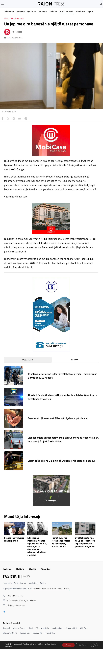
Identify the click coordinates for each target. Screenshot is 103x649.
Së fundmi (9, 11)
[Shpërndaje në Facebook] (2, 118)
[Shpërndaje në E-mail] (19, 118)
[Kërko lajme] (100, 4)
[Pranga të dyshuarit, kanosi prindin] (14, 528)
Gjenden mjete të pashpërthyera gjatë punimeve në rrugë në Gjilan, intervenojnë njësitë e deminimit (63, 439)
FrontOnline (50, 632)
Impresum (7, 583)
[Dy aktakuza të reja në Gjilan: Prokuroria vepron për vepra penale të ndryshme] (85, 528)
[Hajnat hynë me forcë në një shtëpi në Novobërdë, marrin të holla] (62, 528)
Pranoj (68, 645)
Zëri (31, 628)
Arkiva (43, 583)
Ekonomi (43, 11)
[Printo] (25, 118)
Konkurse (7, 568)
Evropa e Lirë (71, 628)
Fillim (6, 18)
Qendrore (31, 11)
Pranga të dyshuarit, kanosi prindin (14, 539)
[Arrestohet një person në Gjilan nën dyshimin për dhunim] (13, 418)
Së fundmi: (75, 359)
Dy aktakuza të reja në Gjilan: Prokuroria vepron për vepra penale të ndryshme (85, 542)
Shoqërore (80, 11)
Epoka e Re (37, 632)
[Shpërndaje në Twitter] (8, 118)
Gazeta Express (19, 628)
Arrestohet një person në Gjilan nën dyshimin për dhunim (58, 418)
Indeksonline (57, 628)
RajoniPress (17, 31)
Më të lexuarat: (27, 359)
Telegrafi (6, 628)
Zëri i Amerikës (42, 628)
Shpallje (32, 568)
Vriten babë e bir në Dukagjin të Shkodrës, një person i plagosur (61, 461)
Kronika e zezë (66, 11)
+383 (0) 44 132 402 (15, 595)
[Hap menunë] (2, 3)
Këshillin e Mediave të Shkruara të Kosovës (51, 588)
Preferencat (83, 645)
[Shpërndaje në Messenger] (13, 118)
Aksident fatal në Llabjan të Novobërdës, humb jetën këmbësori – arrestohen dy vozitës (62, 397)
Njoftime (20, 568)
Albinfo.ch (84, 628)
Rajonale (20, 11)
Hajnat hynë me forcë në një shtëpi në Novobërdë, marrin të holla (61, 542)
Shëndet (53, 11)
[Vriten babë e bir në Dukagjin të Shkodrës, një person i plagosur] (13, 460)
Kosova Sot (25, 632)
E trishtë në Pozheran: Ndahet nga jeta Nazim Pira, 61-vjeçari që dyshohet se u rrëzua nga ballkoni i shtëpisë (37, 547)
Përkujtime (45, 568)
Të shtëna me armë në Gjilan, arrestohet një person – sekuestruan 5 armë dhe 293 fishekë (62, 376)
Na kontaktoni (20, 583)
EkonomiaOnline (10, 632)
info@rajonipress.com (16, 605)
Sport (90, 11)
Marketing (33, 583)
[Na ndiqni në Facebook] (4, 612)
